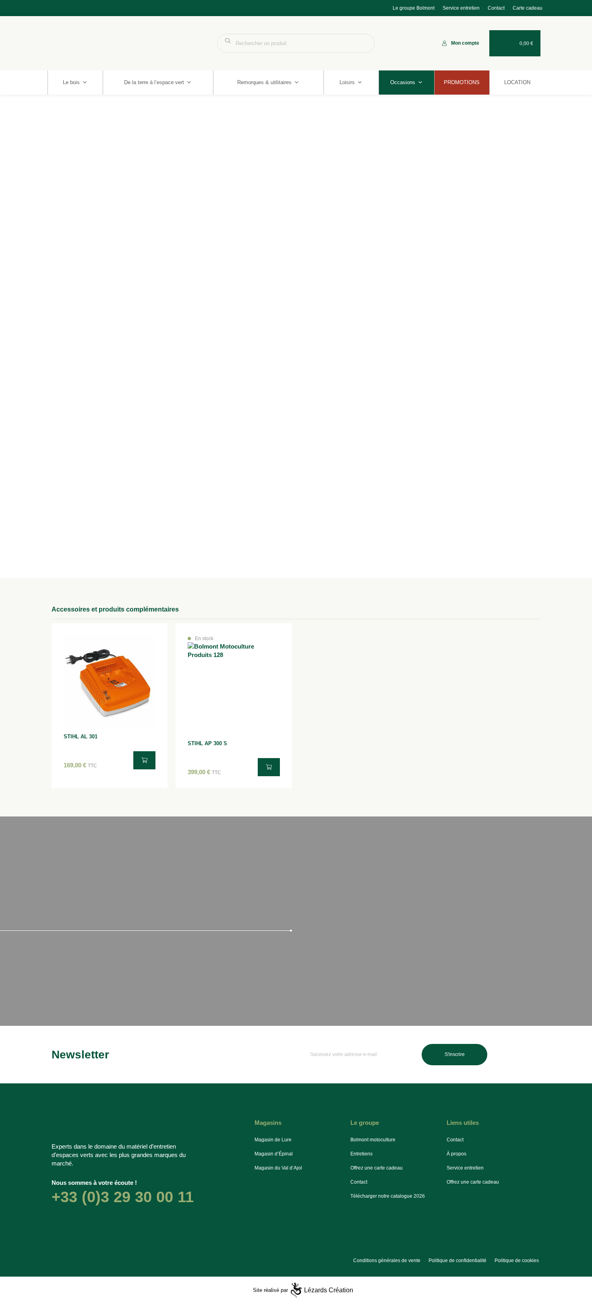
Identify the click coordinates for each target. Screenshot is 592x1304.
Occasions (402, 82)
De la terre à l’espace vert (154, 82)
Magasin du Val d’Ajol (278, 1168)
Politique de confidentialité (457, 1260)
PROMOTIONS (462, 82)
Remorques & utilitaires (264, 82)
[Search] (365, 43)
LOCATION (517, 82)
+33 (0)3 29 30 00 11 (123, 1196)
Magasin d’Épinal (274, 1154)
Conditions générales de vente (386, 1260)
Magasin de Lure (273, 1140)
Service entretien (461, 8)
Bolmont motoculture (372, 1140)
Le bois (71, 82)
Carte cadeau (527, 8)
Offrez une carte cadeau (376, 1168)
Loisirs (347, 82)
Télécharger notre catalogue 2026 (387, 1196)
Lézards (328, 1290)
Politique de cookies (517, 1260)
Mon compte (465, 43)
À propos (456, 1154)
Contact (496, 8)
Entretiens (361, 1154)
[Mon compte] (444, 43)
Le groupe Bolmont (414, 8)
